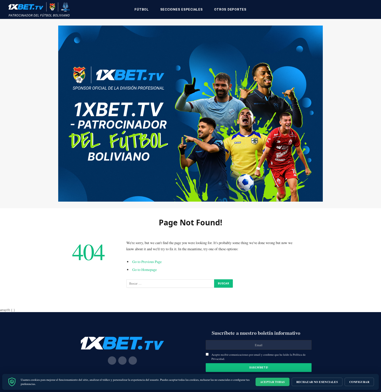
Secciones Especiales (181, 9)
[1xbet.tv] (39, 9)
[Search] (372, 10)
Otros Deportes (230, 9)
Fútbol (141, 9)
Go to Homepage (144, 269)
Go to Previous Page (147, 261)
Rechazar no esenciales (317, 382)
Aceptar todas (272, 382)
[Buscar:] (170, 283)
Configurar (359, 382)
